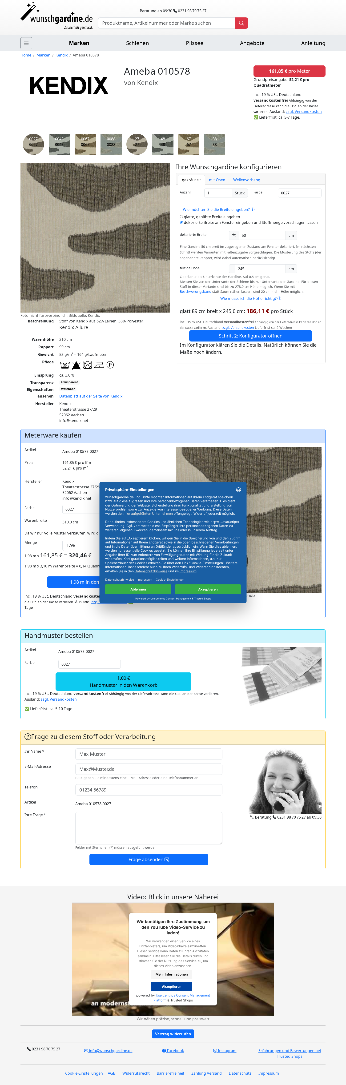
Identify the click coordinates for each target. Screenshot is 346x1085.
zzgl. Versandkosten (304, 111)
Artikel (30, 449)
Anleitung (313, 43)
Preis (28, 462)
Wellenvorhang (246, 179)
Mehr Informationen (172, 974)
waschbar (68, 389)
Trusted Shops (181, 1000)
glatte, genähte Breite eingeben (211, 216)
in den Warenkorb (97, 582)
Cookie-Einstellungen (84, 1073)
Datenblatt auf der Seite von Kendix (90, 396)
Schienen (137, 43)
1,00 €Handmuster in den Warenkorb (123, 681)
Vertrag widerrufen (173, 1034)
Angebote (252, 43)
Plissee (194, 43)
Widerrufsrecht (136, 1073)
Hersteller (33, 481)
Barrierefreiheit (170, 1073)
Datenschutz (240, 1073)
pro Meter (289, 71)
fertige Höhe (190, 268)
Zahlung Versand (206, 1073)
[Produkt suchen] (241, 23)
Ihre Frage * (35, 814)
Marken (79, 43)
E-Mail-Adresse (37, 766)
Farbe (257, 192)
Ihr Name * (34, 751)
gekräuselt (191, 179)
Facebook (175, 1050)
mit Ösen (217, 179)
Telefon (31, 787)
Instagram (227, 1050)
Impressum (268, 1073)
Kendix (62, 55)
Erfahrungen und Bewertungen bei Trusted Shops (289, 1053)
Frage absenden (147, 859)
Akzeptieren (171, 987)
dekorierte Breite (193, 234)
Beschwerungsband (195, 291)
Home (25, 55)
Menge (30, 542)
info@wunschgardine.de (110, 1050)
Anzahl (185, 192)
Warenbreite (35, 520)
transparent (69, 382)
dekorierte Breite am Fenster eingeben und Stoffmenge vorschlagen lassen (250, 222)
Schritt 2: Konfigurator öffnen (250, 336)
